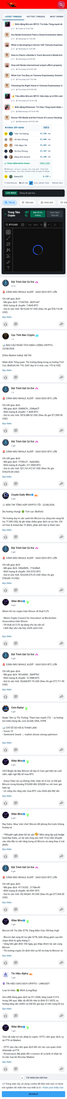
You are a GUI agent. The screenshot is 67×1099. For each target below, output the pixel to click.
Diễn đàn (24, 183)
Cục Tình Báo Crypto (23, 335)
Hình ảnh (48, 202)
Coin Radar (17, 707)
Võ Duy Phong (21, 151)
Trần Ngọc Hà (20, 145)
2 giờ (13, 446)
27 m (13, 286)
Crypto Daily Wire (21, 494)
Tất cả (11, 202)
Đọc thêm (7, 317)
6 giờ (13, 712)
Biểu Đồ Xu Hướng (37, 213)
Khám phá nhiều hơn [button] (53, 1087)
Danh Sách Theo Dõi (54, 213)
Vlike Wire (17, 601)
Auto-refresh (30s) (41, 183)
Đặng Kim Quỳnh (22, 157)
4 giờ (13, 605)
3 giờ (13, 499)
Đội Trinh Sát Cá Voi (22, 282)
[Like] (33, 325)
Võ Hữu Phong (21, 139)
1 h (12, 339)
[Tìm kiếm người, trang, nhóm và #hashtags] (61, 4)
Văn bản (29, 202)
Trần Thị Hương (21, 133)
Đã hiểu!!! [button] (33, 1094)
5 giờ (13, 658)
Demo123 (18, 176)
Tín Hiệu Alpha (19, 973)
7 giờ (13, 924)
